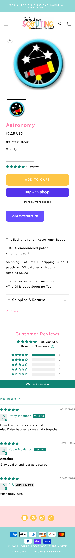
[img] (9, 410)
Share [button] (15, 311)
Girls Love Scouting (39, 546)
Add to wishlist (22, 216)
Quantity (11, 149)
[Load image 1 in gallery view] (16, 109)
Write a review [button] (37, 384)
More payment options (37, 201)
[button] (6, 23)
